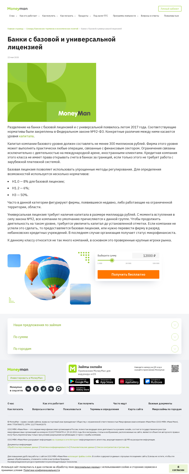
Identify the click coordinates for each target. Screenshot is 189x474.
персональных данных (87, 466)
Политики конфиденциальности (41, 470)
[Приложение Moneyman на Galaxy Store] (79, 389)
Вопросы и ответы (150, 15)
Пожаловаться (171, 15)
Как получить (48, 15)
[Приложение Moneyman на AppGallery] (129, 381)
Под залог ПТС (100, 15)
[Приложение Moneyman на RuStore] (154, 381)
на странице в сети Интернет (65, 439)
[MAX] (59, 389)
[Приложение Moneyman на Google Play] (79, 381)
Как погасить (66, 15)
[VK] (28, 389)
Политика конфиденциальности (54, 447)
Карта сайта (135, 409)
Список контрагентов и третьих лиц (113, 447)
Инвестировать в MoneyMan (26, 377)
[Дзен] (51, 389)
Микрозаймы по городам (166, 409)
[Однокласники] (36, 389)
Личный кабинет (170, 8)
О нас (12, 15)
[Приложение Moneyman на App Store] (104, 381)
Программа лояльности (124, 15)
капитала (26, 136)
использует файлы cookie (79, 456)
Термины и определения (104, 409)
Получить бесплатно (128, 274)
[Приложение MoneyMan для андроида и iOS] (73, 370)
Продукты (83, 15)
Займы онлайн (90, 367)
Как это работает (28, 15)
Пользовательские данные (83, 447)
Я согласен (178, 468)
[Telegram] (43, 389)
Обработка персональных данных (23, 447)
